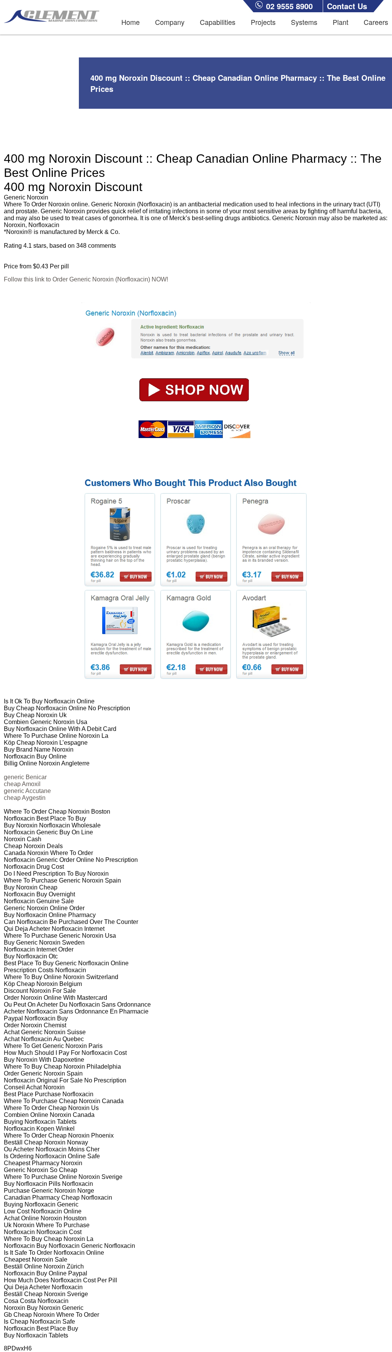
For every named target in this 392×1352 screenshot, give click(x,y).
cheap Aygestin (25, 798)
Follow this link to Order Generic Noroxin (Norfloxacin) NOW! (86, 279)
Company (170, 22)
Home (130, 22)
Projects (263, 22)
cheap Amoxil (22, 784)
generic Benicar (25, 777)
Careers (376, 22)
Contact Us (347, 5)
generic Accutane (27, 791)
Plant (340, 22)
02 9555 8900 (289, 5)
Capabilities (217, 22)
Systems (304, 22)
